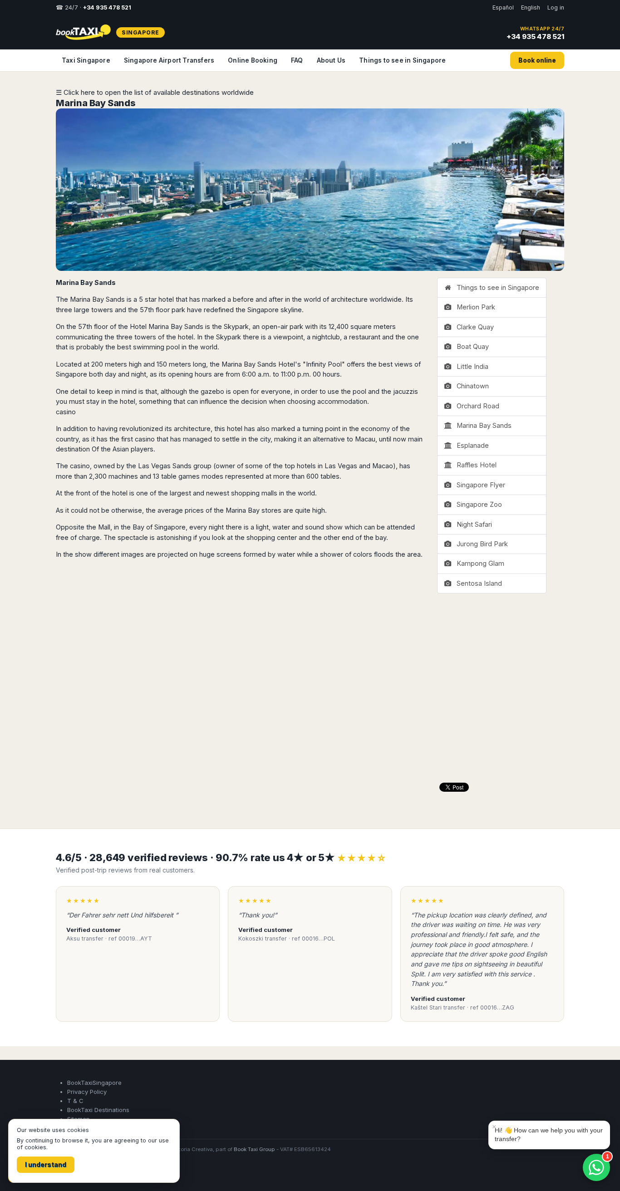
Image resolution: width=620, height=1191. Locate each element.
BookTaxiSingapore (94, 1082)
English (530, 7)
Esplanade (471, 445)
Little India (470, 366)
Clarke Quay (473, 327)
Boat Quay (471, 346)
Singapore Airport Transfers (169, 60)
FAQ (297, 60)
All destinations (84, 1173)
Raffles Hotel (475, 465)
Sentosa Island (477, 583)
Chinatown (471, 386)
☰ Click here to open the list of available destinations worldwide (155, 92)
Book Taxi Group (254, 1149)
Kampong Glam (478, 563)
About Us (331, 60)
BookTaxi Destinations (98, 1109)
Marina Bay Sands (96, 103)
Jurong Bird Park (480, 544)
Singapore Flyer (479, 485)
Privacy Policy (87, 1091)
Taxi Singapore (86, 60)
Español (503, 7)
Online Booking (252, 60)
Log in (555, 7)
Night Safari (472, 524)
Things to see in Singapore (402, 60)
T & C (75, 1100)
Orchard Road (476, 406)
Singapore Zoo (477, 504)
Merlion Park (474, 307)
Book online (537, 60)
